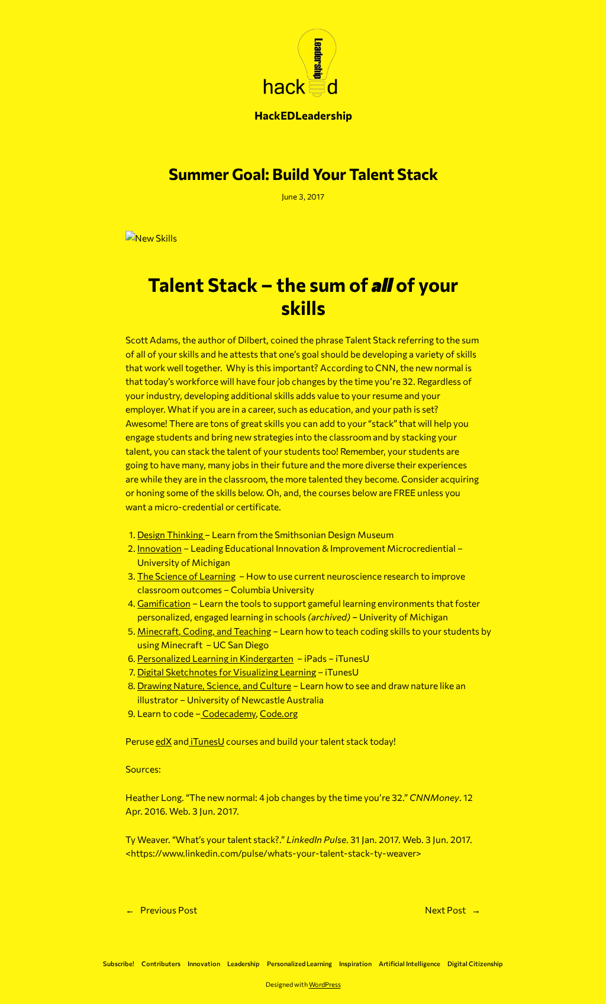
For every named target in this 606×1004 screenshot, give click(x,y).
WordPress (325, 984)
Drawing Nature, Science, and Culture (214, 685)
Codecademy (228, 713)
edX (164, 740)
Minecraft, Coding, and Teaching (204, 630)
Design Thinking (171, 534)
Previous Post (168, 909)
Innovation (159, 548)
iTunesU (206, 740)
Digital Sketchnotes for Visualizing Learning (226, 671)
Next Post (445, 909)
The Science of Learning (186, 575)
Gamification (164, 603)
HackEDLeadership (303, 115)
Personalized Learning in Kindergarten (215, 658)
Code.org (279, 713)
